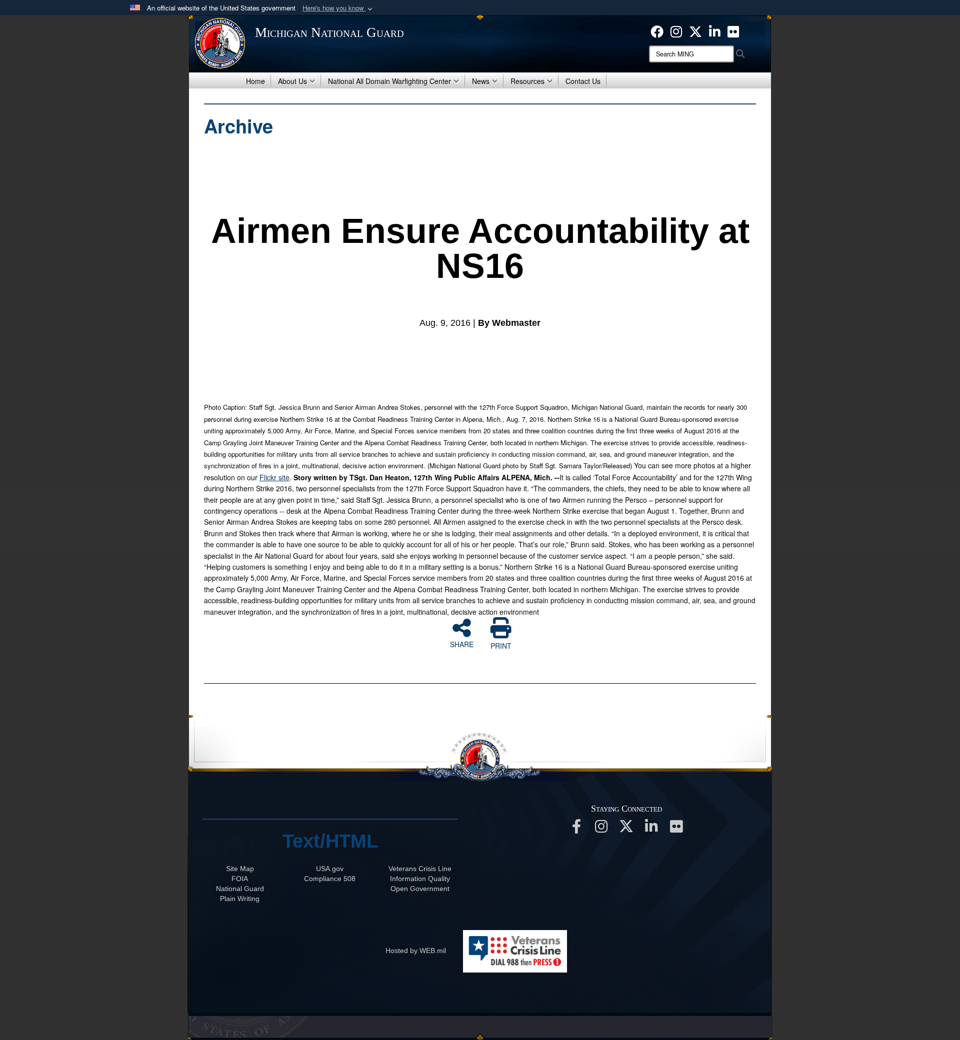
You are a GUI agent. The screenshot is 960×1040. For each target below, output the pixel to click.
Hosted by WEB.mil (416, 951)
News (481, 81)
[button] (338, 8)
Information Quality (420, 879)
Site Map (240, 869)
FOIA (240, 879)
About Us (292, 81)
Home (255, 81)
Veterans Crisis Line (420, 869)
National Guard (240, 889)
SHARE (462, 643)
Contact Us (583, 81)
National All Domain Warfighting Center (389, 81)
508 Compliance (330, 879)
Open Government (420, 889)
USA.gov (330, 869)
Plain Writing (240, 899)
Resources (527, 81)
